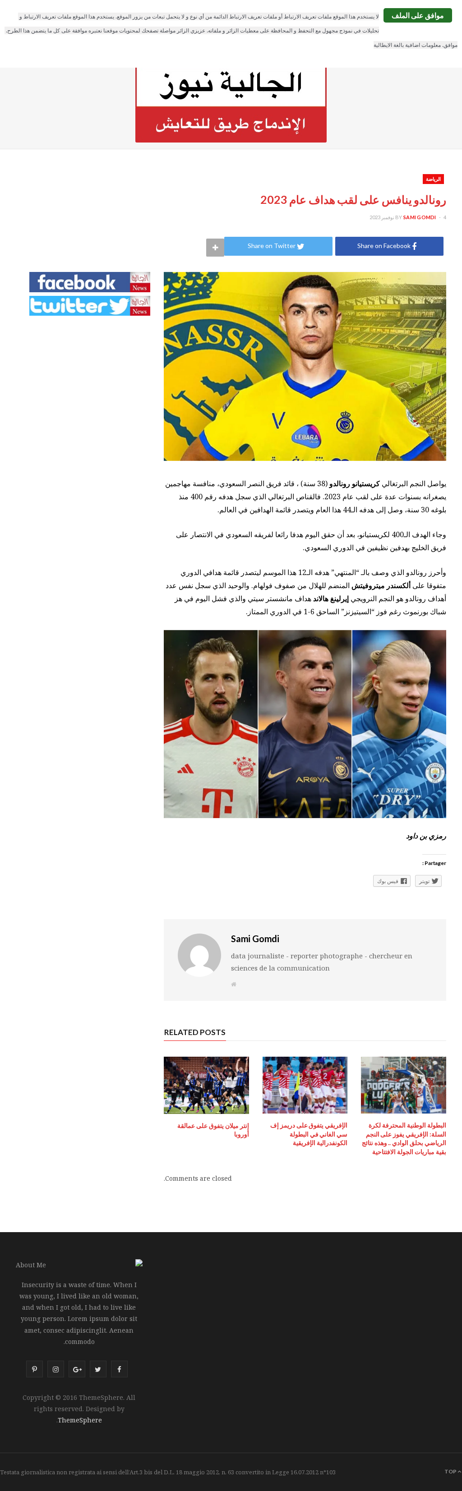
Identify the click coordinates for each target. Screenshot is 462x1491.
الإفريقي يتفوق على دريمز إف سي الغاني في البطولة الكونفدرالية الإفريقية (308, 1133)
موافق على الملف (418, 15)
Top (450, 1471)
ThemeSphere (80, 1420)
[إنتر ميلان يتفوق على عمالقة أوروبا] (206, 1085)
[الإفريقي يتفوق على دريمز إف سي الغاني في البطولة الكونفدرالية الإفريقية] (305, 1085)
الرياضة (433, 179)
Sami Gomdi (419, 217)
